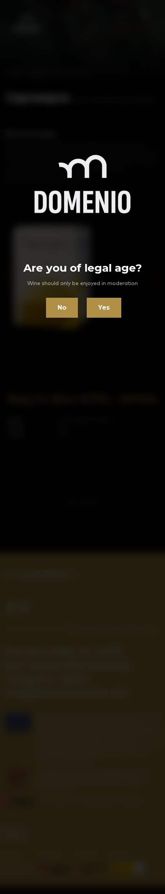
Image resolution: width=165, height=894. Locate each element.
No (62, 307)
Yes (104, 307)
